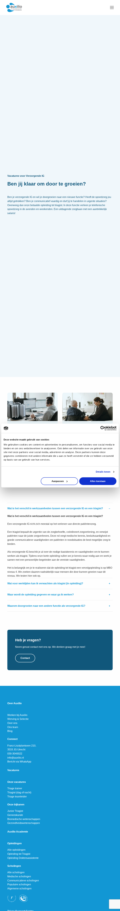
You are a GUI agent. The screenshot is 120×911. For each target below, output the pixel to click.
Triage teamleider (17, 796)
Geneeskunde (15, 815)
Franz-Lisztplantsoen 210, (21, 745)
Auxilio (22, 7)
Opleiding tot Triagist (18, 854)
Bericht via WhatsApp (19, 761)
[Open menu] (111, 7)
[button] (60, 508)
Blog (9, 731)
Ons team (12, 727)
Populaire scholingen (19, 884)
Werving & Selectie (18, 719)
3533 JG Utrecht (16, 749)
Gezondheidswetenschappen (23, 823)
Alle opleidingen (16, 849)
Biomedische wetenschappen (23, 819)
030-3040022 (14, 753)
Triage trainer (14, 788)
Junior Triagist (15, 811)
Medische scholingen (19, 876)
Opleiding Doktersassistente (23, 858)
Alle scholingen (16, 872)
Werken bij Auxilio (17, 715)
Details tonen (103, 471)
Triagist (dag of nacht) (19, 792)
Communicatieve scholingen (23, 880)
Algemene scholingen (19, 888)
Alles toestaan (97, 481)
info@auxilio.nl (15, 757)
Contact (25, 658)
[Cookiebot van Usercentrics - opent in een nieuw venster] (102, 428)
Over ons (12, 723)
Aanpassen (58, 481)
